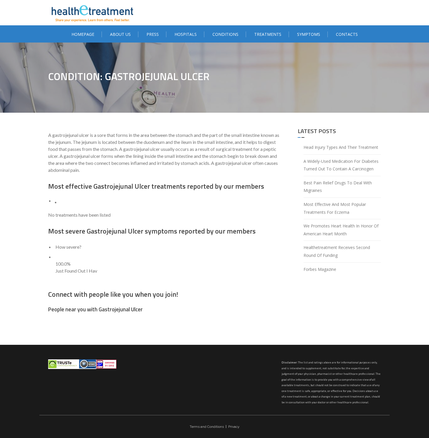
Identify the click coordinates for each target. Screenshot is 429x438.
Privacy (234, 427)
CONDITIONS (225, 34)
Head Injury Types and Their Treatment (341, 147)
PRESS (153, 34)
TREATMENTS (267, 34)
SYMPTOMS (308, 34)
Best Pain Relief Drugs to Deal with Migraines (338, 186)
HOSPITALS (186, 34)
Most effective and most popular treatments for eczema (335, 208)
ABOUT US (120, 34)
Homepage (83, 34)
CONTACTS (347, 34)
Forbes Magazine (320, 269)
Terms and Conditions (207, 427)
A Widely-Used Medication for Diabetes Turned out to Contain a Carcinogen (341, 165)
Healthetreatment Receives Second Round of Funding (337, 251)
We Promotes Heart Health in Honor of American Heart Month (341, 229)
